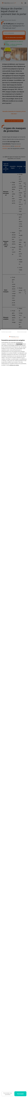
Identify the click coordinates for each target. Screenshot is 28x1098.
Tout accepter (20, 1093)
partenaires (19, 344)
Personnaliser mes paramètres (7, 1093)
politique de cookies (14, 365)
